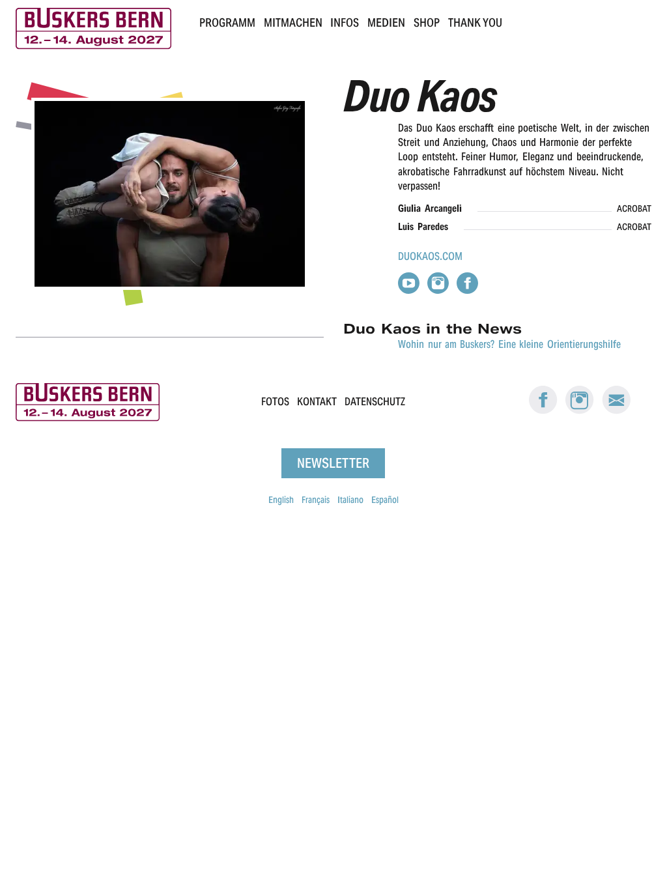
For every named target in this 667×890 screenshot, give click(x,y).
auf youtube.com (408, 283)
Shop (427, 22)
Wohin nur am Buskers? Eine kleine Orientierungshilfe (509, 344)
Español (385, 500)
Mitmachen (293, 22)
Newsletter (333, 463)
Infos (344, 22)
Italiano (350, 500)
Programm (227, 22)
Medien (386, 22)
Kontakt (317, 402)
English (281, 500)
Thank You (475, 22)
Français (316, 500)
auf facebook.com (467, 283)
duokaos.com (430, 256)
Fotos (275, 402)
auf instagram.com (438, 283)
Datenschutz (375, 402)
